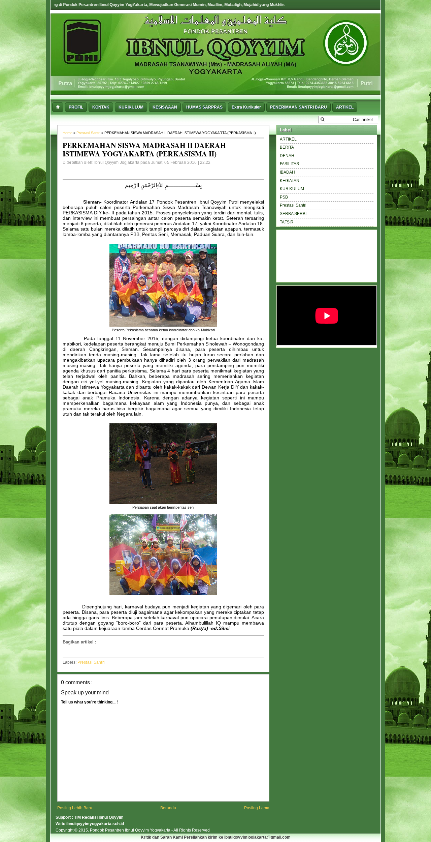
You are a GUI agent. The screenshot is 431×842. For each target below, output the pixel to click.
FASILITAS (289, 163)
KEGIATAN (289, 180)
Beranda (168, 808)
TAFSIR (287, 222)
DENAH (287, 155)
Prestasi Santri (88, 133)
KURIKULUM (292, 188)
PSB (284, 197)
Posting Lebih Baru (74, 808)
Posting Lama (256, 808)
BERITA (287, 147)
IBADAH (287, 172)
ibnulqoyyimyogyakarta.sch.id (95, 823)
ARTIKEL (288, 139)
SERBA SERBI (293, 213)
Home (68, 133)
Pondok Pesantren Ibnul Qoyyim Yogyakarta (130, 830)
